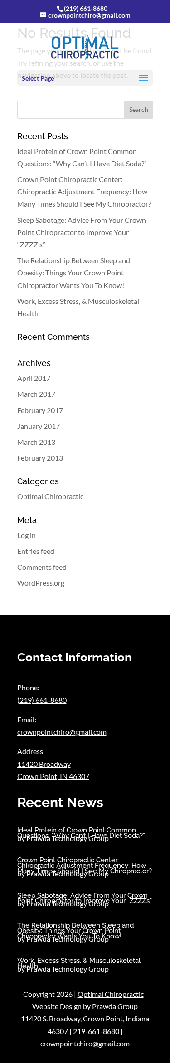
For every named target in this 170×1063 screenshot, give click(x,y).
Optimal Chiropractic (50, 496)
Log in (26, 535)
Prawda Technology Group (67, 838)
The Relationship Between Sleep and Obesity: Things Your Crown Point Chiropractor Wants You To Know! (73, 272)
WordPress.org (40, 582)
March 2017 (36, 394)
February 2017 (40, 410)
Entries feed (35, 551)
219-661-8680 (96, 1031)
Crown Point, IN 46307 (53, 776)
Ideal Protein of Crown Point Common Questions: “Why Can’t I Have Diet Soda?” (81, 833)
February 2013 (40, 457)
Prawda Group (115, 1006)
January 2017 (38, 426)
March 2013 (36, 442)
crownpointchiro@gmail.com (62, 731)
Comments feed (42, 567)
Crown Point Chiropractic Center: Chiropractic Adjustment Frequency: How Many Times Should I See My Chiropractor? (84, 191)
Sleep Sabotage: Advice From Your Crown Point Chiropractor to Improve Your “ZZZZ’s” (81, 232)
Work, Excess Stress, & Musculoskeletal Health (79, 963)
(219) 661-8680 (85, 8)
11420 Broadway (44, 764)
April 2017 (33, 378)
